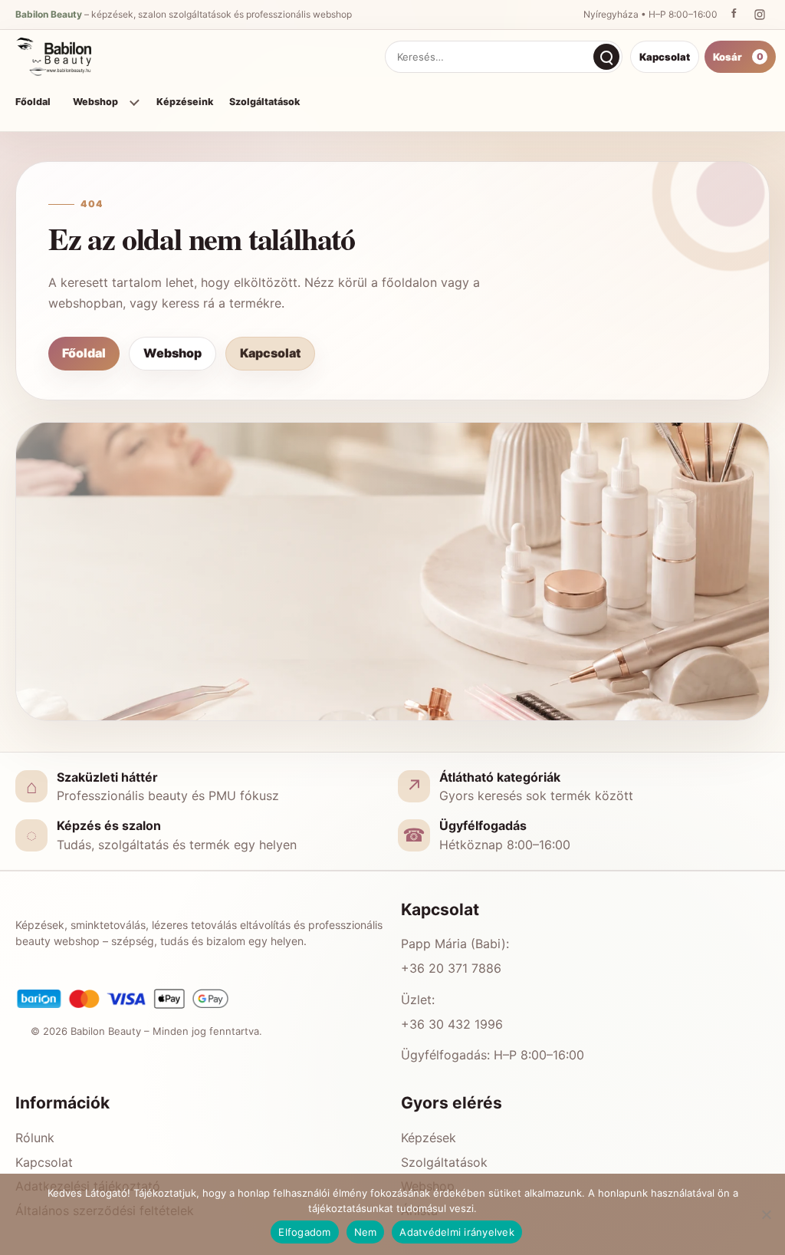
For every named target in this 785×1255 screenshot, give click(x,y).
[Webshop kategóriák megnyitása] (133, 102)
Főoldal (33, 101)
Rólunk (34, 1137)
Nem (365, 1232)
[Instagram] (760, 15)
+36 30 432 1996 (452, 1024)
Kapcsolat (664, 57)
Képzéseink (184, 101)
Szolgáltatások (264, 101)
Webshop (95, 101)
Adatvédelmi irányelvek (456, 1232)
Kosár (738, 57)
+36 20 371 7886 (451, 968)
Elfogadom (304, 1232)
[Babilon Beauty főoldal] (56, 57)
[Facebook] (734, 15)
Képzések (428, 1137)
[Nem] (766, 1214)
